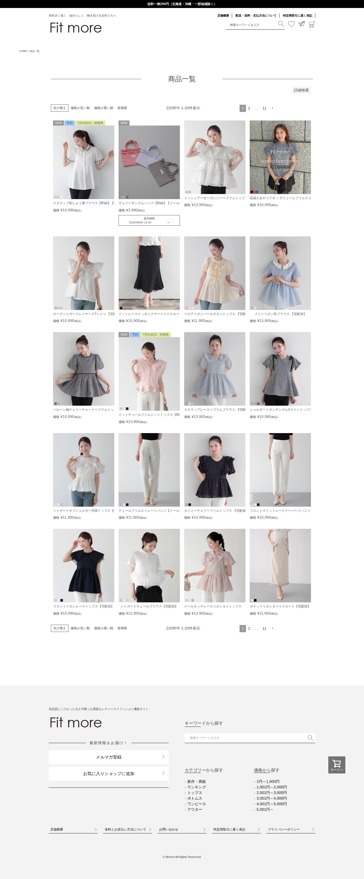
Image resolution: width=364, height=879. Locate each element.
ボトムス (194, 798)
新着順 (122, 108)
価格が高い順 (103, 108)
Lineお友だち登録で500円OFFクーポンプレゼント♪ (182, 4)
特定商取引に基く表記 (297, 15)
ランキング (196, 787)
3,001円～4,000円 (272, 798)
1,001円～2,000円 (272, 787)
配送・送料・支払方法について (256, 15)
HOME (23, 51)
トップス (194, 793)
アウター (194, 809)
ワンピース (196, 804)
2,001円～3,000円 (272, 793)
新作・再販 (196, 781)
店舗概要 (223, 15)
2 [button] (249, 108)
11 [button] (264, 108)
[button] (272, 108)
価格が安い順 (80, 108)
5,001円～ (265, 809)
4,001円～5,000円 (272, 804)
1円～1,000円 (268, 781)
